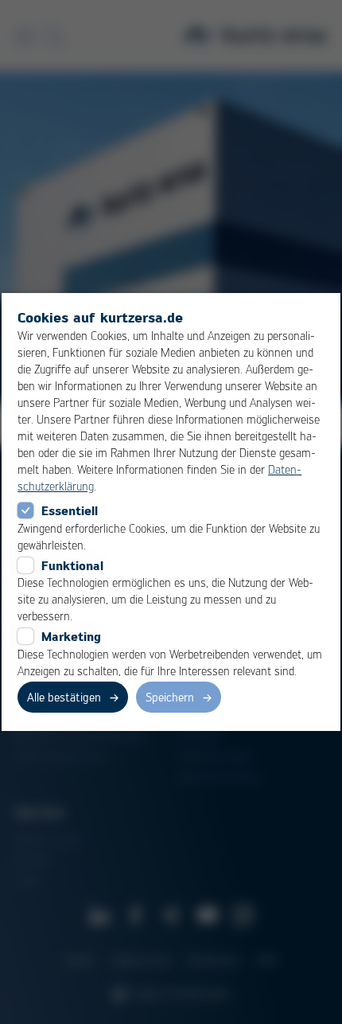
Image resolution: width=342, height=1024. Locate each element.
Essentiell (69, 510)
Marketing (71, 636)
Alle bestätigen (64, 697)
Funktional (72, 565)
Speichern (170, 697)
